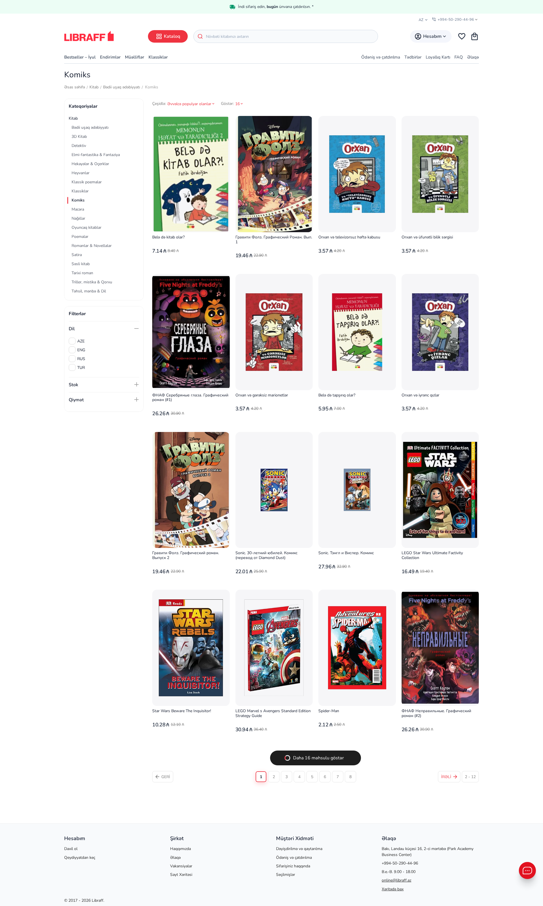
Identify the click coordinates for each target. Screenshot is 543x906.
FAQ (458, 57)
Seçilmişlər (285, 874)
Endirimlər (110, 57)
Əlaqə (473, 57)
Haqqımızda (180, 848)
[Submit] (200, 36)
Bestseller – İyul (80, 57)
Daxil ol (71, 848)
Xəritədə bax (393, 889)
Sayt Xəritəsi (181, 874)
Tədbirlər (412, 57)
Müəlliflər (134, 57)
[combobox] (285, 36)
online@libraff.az (396, 880)
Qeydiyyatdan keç (79, 857)
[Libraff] (89, 36)
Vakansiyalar (181, 866)
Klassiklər (158, 57)
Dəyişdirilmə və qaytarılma (299, 848)
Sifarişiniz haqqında (293, 866)
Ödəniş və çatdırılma (380, 57)
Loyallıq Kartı (438, 57)
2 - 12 (470, 777)
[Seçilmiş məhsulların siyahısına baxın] (461, 36)
